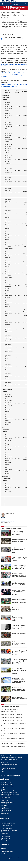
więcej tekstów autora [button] (5, 522)
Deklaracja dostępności (7, 770)
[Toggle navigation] (2, 4)
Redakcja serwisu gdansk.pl (8, 768)
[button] (25, 4)
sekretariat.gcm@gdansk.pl (10, 764)
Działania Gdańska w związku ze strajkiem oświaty (14, 8)
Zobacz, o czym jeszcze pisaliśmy (11, 528)
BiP (3, 771)
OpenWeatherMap (15, 775)
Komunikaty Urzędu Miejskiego (10, 706)
